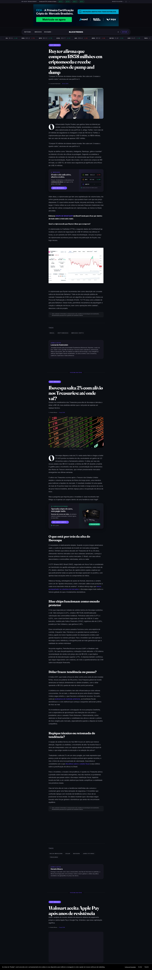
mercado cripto (77, 333)
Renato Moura (53, 412)
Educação (47, 32)
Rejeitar (147, 967)
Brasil (52, 333)
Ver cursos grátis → (60, 522)
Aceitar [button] (140, 967)
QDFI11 (81, 1)
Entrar (124, 32)
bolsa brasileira (56, 853)
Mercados (38, 32)
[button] (126, 1)
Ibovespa (76, 853)
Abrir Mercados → (59, 188)
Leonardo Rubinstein (55, 83)
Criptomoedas (55, 45)
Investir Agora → (118, 1)
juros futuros (88, 853)
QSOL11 (75, 1)
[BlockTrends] (76, 32)
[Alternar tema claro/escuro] (118, 32)
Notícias (27, 32)
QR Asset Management (29, 1)
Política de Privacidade (130, 967)
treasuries (54, 857)
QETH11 (68, 1)
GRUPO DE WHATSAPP (64, 216)
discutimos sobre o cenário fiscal (77, 764)
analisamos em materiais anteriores (67, 699)
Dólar (68, 853)
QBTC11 (61, 1)
